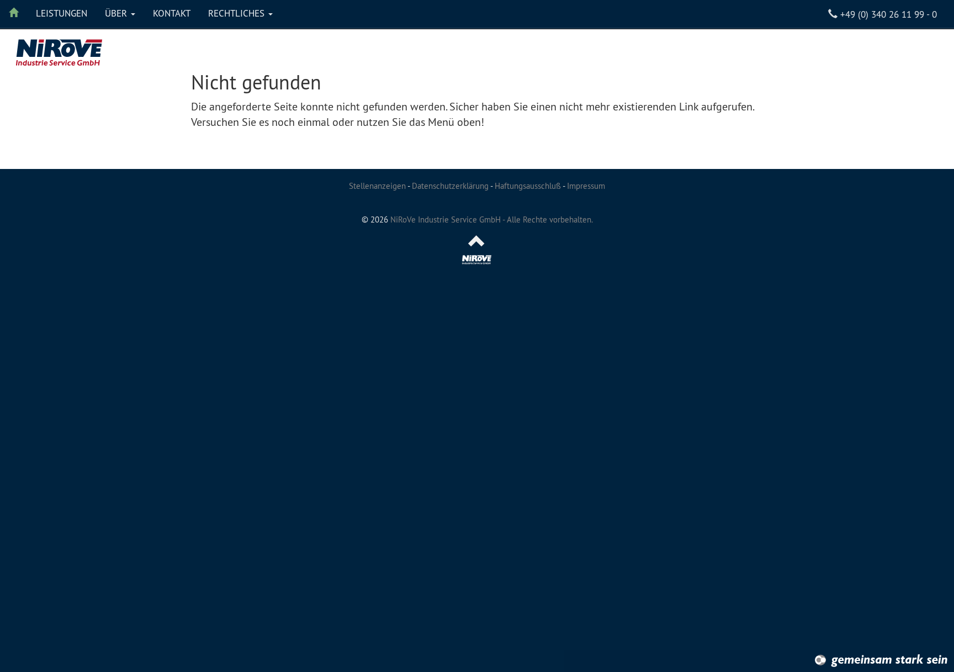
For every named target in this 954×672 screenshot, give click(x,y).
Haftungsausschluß (528, 186)
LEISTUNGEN (61, 13)
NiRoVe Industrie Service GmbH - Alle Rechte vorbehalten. (491, 219)
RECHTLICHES (237, 13)
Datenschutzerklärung (450, 186)
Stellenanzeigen (377, 186)
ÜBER (117, 13)
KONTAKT (171, 13)
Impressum (586, 186)
